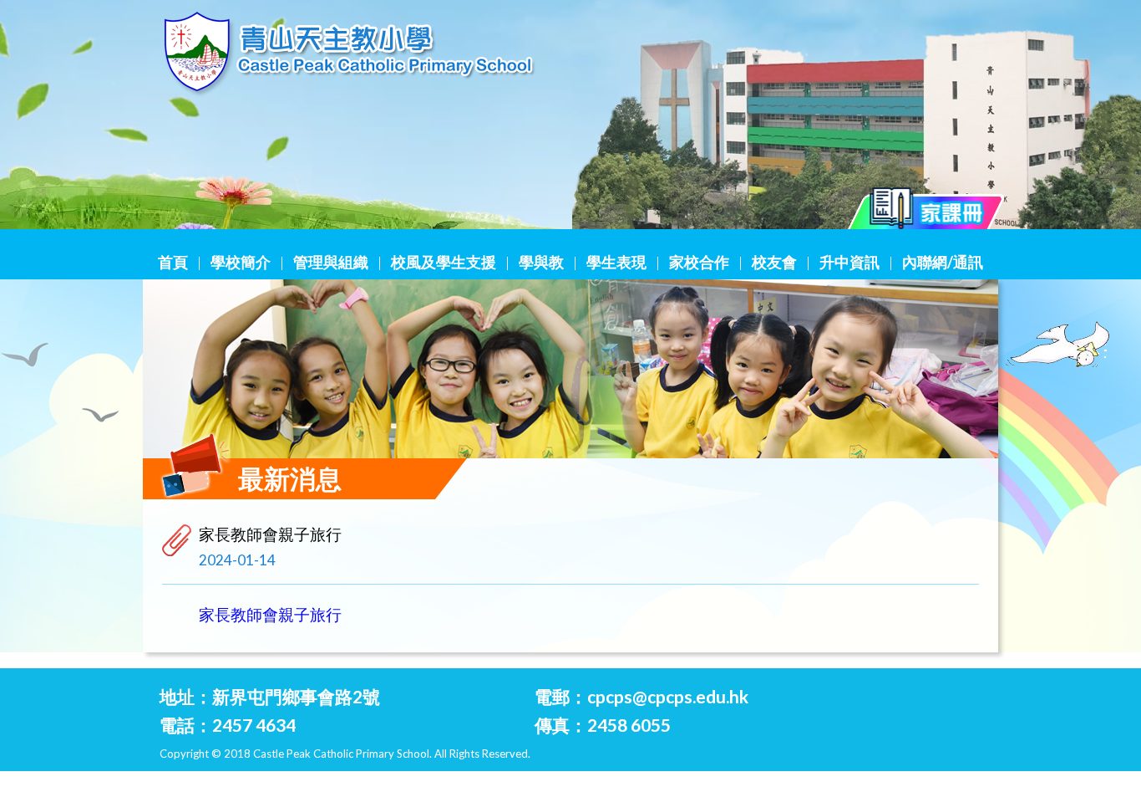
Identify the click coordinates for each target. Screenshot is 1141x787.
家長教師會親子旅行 (270, 614)
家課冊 (926, 213)
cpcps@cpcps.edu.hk (667, 696)
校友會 (774, 262)
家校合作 (699, 262)
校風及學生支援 (443, 262)
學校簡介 (240, 262)
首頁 (173, 262)
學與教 (541, 262)
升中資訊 (849, 262)
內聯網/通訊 (942, 262)
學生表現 (616, 262)
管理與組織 (330, 262)
